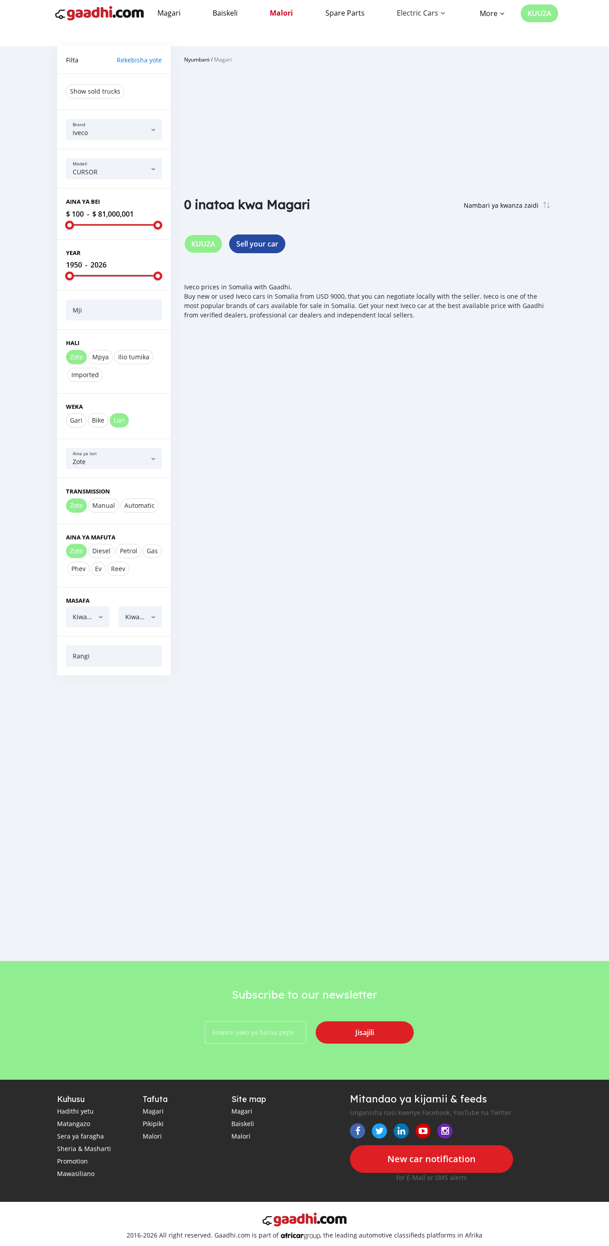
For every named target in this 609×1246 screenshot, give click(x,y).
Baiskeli (225, 13)
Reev (118, 568)
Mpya (100, 357)
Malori (281, 13)
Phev (78, 568)
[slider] (69, 225)
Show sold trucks (95, 91)
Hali (72, 343)
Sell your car (257, 244)
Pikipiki (153, 1123)
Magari (169, 13)
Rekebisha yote (139, 60)
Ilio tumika (133, 357)
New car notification (431, 1159)
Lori (119, 420)
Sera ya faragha (80, 1136)
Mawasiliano (76, 1173)
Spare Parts (345, 13)
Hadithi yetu (75, 1111)
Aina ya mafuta (90, 537)
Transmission (88, 491)
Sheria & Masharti (84, 1148)
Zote (76, 357)
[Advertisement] (114, 818)
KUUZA (539, 13)
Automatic (139, 505)
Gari (76, 420)
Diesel (101, 551)
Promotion (72, 1161)
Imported (85, 374)
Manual (103, 505)
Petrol (128, 551)
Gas (152, 551)
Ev (98, 568)
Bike (98, 420)
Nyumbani (197, 59)
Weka (74, 407)
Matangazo (73, 1123)
